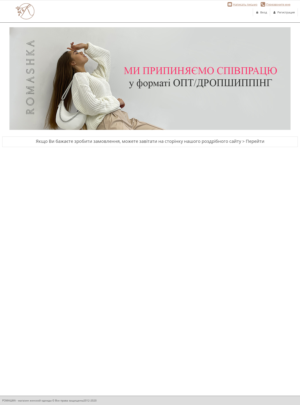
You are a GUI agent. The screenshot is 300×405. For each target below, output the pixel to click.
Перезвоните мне (278, 4)
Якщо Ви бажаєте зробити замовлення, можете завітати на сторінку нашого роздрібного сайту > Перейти (150, 141)
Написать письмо (245, 4)
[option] (150, 78)
